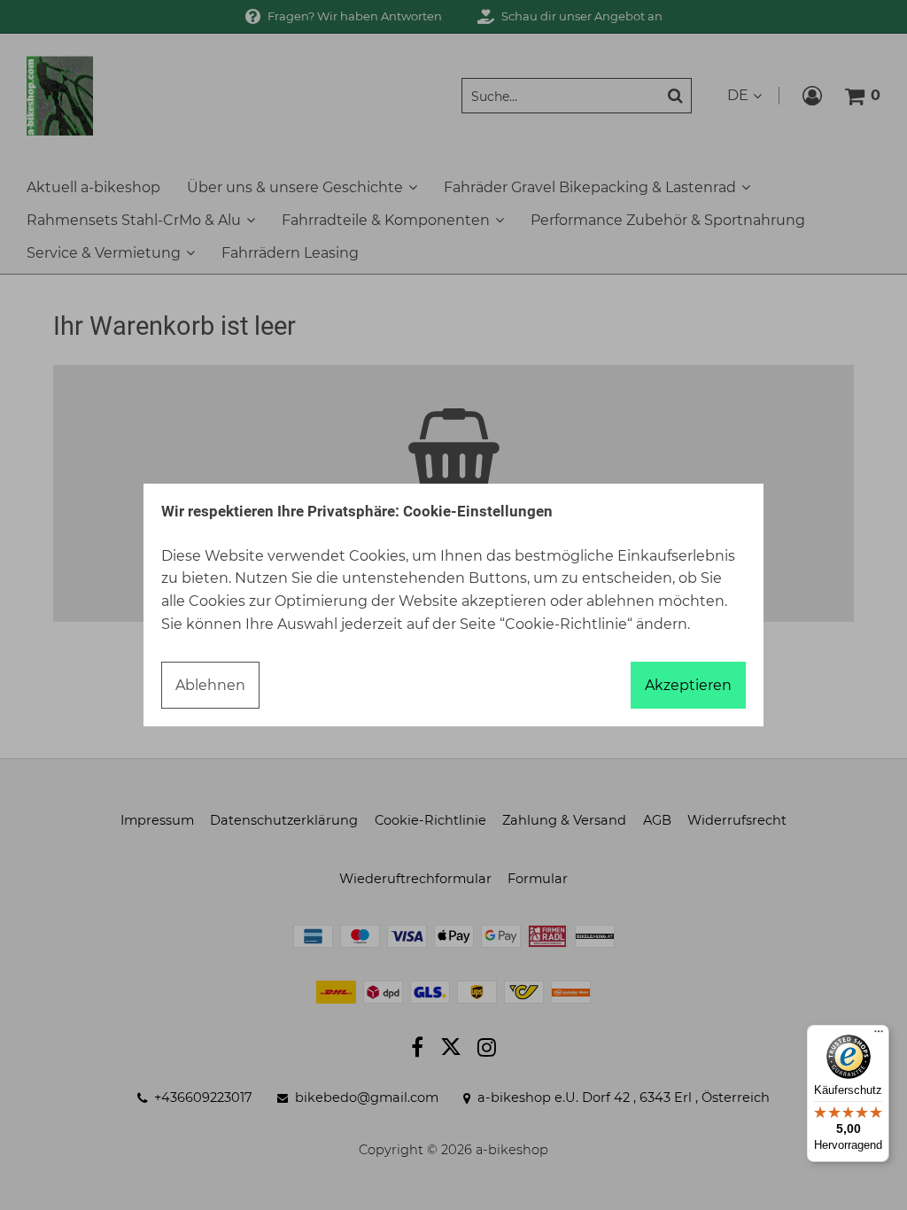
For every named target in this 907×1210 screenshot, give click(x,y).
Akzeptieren (688, 685)
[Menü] (878, 1035)
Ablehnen (210, 685)
